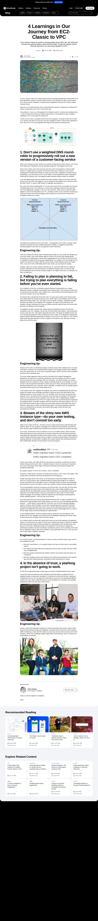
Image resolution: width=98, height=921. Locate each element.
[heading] (44, 2)
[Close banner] (96, 2)
